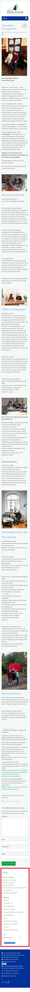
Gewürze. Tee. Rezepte (9, 909)
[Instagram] (8, 982)
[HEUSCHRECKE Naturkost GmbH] (15, 9)
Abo (22, 160)
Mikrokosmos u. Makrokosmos (11, 924)
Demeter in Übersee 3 (9, 885)
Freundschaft (5, 801)
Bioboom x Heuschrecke (9, 882)
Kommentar (5, 816)
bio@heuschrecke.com (9, 961)
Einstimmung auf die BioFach (10, 893)
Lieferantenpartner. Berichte (10, 921)
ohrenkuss (13, 801)
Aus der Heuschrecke (9, 906)
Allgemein (6, 900)
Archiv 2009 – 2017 (8, 903)
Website (3, 853)
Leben (9, 801)
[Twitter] (5, 982)
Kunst (5, 918)
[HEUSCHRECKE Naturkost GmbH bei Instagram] (3, 964)
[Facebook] (3, 982)
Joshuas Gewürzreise (9, 915)
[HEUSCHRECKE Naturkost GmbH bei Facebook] (5, 964)
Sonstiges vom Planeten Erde (20, 32)
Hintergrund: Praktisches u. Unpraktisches (13, 912)
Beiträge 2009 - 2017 (9, 943)
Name (3, 839)
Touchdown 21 (18, 801)
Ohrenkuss (11, 32)
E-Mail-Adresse (5, 846)
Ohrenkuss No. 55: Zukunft (10, 880)
